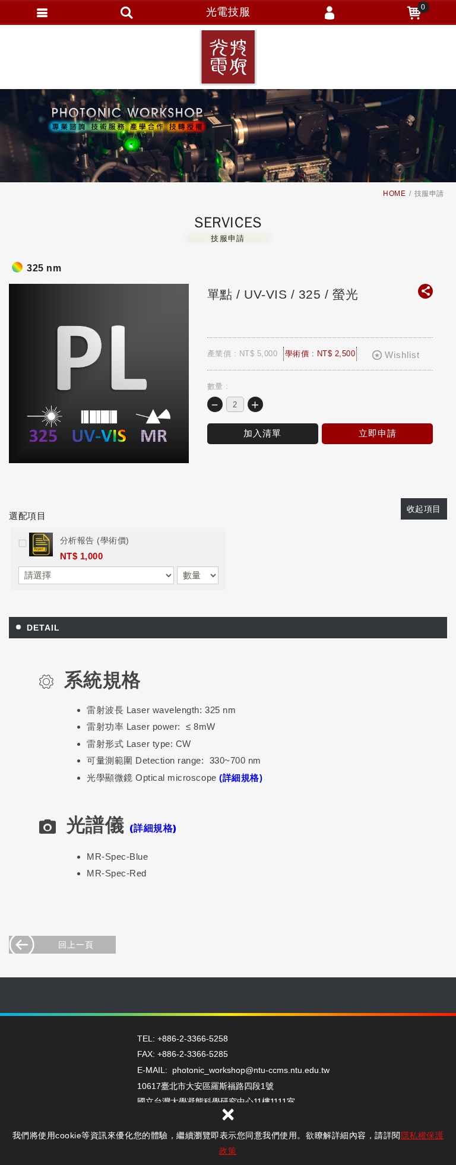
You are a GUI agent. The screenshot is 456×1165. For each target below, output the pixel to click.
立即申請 (378, 433)
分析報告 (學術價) (94, 540)
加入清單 (262, 433)
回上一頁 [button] (76, 944)
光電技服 (228, 59)
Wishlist (402, 355)
